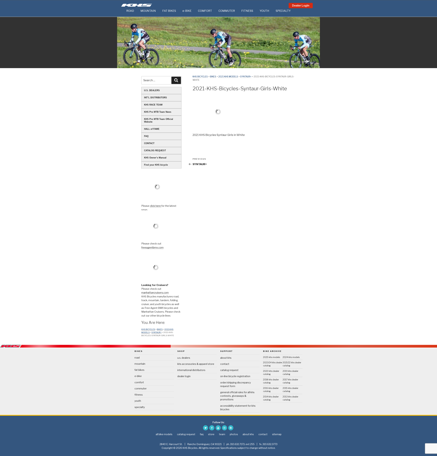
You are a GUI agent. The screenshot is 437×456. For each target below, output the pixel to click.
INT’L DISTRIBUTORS (155, 97)
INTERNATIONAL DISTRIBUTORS (191, 370)
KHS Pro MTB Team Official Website (158, 120)
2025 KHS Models (271, 357)
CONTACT (149, 143)
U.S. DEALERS (152, 90)
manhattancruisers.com (155, 292)
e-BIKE (187, 10)
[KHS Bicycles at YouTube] (218, 427)
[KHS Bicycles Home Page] (136, 5)
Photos (234, 434)
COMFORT (205, 10)
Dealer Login (300, 5)
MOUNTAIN (148, 10)
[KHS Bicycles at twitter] (205, 427)
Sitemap (276, 434)
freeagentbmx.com (152, 247)
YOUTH (264, 10)
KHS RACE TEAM (153, 104)
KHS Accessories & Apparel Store (195, 363)
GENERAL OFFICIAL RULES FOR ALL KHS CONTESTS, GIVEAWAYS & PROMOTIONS (237, 396)
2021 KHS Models (228, 76)
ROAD (130, 10)
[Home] (123, 11)
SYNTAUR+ (245, 76)
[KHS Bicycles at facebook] (211, 427)
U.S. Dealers (183, 357)
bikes (213, 76)
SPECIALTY (283, 10)
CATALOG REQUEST (155, 150)
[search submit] (176, 80)
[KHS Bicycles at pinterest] (230, 427)
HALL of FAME (151, 129)
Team (222, 434)
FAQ (146, 136)
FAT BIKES (169, 10)
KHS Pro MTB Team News (157, 112)
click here (155, 205)
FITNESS (247, 10)
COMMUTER (226, 10)
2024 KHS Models (291, 357)
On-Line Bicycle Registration (235, 376)
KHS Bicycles (200, 76)
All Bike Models (164, 434)
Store (211, 434)
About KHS (225, 357)
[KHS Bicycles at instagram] (224, 427)
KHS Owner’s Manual (155, 157)
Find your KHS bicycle (156, 165)
